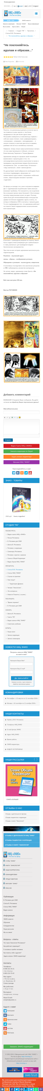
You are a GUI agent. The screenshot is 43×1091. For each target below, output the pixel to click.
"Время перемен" (13, 602)
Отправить (8, 440)
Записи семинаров (14, 638)
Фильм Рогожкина (13, 538)
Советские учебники (14, 624)
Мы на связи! (8, 932)
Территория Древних (16, 584)
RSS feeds (10, 1033)
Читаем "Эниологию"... (15, 587)
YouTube (10, 1028)
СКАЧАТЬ (9, 610)
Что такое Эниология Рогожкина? (14, 943)
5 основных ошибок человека (13, 949)
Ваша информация (33, 24)
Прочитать (30, 31)
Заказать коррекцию (8, 24)
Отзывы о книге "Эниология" (15, 821)
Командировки (11, 874)
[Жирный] (5, 417)
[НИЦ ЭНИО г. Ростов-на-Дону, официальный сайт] (12, 13)
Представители (12, 879)
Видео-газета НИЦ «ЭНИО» (17, 534)
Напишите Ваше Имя (17, 660)
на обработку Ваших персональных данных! (24, 402)
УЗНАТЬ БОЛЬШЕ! (12, 799)
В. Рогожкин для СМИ (15, 541)
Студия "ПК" (20, 31)
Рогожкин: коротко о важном (17, 555)
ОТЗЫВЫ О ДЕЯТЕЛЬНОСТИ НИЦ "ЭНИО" (20, 835)
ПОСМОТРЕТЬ (10, 531)
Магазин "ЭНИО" (21, 24)
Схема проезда (9, 983)
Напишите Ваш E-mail (17, 668)
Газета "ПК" (11, 617)
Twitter (9, 1024)
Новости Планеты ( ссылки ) (17, 594)
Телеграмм (10, 1010)
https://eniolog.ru (27, 1056)
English (9, 888)
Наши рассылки (9, 929)
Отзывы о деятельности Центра (16, 814)
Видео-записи (8, 910)
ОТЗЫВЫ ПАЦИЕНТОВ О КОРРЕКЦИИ (18, 840)
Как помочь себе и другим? (12, 953)
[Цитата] (15, 417)
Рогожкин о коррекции (15, 548)
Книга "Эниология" (13, 865)
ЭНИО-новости (26, 20)
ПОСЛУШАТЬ (10, 599)
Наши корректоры (13, 870)
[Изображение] (12, 417)
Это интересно (12, 591)
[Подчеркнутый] (9, 417)
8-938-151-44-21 (9, 969)
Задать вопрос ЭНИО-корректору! (15, 956)
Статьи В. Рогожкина (10, 903)
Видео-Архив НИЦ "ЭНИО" (16, 562)
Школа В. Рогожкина (14, 544)
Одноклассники (12, 1019)
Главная (11, 31)
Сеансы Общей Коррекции (16, 558)
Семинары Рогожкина (15, 551)
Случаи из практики (14, 576)
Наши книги (11, 632)
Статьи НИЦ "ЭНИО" (14, 573)
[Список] (17, 417)
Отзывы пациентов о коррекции (16, 817)
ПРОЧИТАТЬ (10, 566)
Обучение (7, 922)
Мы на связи (6, 26)
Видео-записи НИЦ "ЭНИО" (17, 620)
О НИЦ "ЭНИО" (11, 861)
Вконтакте (10, 1015)
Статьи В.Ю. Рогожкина (13, 33)
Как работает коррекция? (12, 946)
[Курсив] (7, 417)
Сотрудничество (9, 926)
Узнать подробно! (19, 516)
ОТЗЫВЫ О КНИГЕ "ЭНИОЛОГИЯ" (17, 845)
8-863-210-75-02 (9, 973)
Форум (23, 26)
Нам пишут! (11, 580)
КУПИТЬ (8, 628)
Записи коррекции (13, 635)
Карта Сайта (15, 26)
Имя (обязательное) (11, 409)
